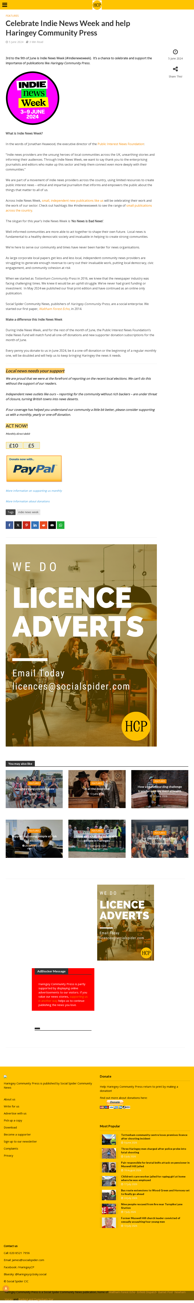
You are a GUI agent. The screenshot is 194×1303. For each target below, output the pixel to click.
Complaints (11, 1148)
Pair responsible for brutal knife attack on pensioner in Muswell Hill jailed (155, 1164)
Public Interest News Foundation (121, 144)
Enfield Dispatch (147, 1292)
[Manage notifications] (6, 1289)
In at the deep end (97, 788)
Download (10, 1127)
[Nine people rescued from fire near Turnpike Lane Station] (109, 1209)
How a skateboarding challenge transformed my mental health (160, 789)
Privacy (8, 1155)
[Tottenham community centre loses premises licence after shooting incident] (109, 1139)
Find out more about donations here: (123, 1098)
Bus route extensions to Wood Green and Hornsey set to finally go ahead (155, 1192)
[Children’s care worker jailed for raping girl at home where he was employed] (109, 1181)
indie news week (28, 512)
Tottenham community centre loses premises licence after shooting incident (154, 1136)
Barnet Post (165, 1292)
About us (9, 1099)
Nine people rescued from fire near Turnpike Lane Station (151, 1206)
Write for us (11, 1106)
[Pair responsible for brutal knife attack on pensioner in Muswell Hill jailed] (109, 1167)
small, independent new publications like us (72, 200)
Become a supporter (17, 1134)
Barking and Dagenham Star (36, 1299)
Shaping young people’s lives (34, 788)
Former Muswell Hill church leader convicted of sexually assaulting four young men (150, 1219)
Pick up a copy (13, 1120)
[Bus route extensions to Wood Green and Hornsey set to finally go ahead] (109, 1195)
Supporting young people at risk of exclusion (34, 838)
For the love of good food (160, 838)
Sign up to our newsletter (20, 1141)
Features (12, 15)
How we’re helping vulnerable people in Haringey (97, 838)
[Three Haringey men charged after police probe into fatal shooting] (109, 1153)
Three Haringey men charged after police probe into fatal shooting (153, 1150)
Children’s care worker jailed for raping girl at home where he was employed (153, 1178)
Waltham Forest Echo (54, 309)
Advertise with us (15, 1113)
